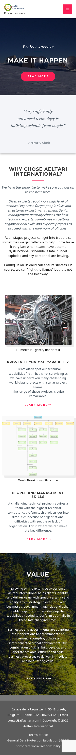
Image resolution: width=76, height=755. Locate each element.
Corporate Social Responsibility (38, 746)
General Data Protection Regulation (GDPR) (38, 740)
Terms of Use (38, 735)
